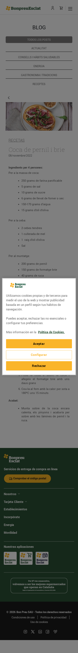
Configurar (39, 355)
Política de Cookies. (51, 332)
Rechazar (39, 366)
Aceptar (39, 343)
